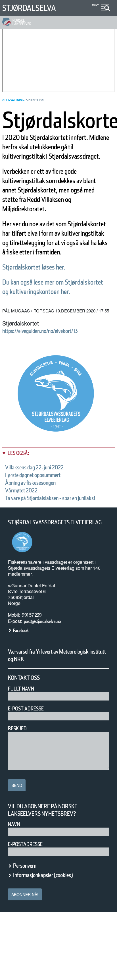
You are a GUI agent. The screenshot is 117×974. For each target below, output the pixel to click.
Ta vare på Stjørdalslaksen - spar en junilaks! (50, 498)
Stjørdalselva (29, 8)
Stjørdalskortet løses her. (33, 267)
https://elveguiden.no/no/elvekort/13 (40, 331)
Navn (14, 824)
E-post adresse (26, 709)
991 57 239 (32, 615)
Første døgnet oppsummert (32, 475)
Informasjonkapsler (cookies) (43, 875)
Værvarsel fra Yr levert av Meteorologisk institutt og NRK (57, 655)
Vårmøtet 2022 (21, 490)
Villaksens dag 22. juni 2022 (34, 467)
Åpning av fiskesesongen (30, 482)
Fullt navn (21, 689)
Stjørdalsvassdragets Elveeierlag (55, 522)
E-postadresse (25, 844)
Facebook (21, 630)
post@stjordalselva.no (42, 621)
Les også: (18, 453)
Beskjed (17, 728)
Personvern (24, 865)
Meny (95, 5)
